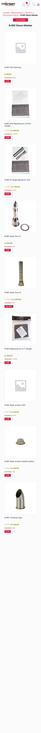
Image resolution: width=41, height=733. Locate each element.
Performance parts (10, 15)
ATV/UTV (29, 13)
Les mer (9, 306)
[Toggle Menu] (38, 5)
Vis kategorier (20, 20)
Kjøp (8, 81)
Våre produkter (17, 13)
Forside (6, 13)
